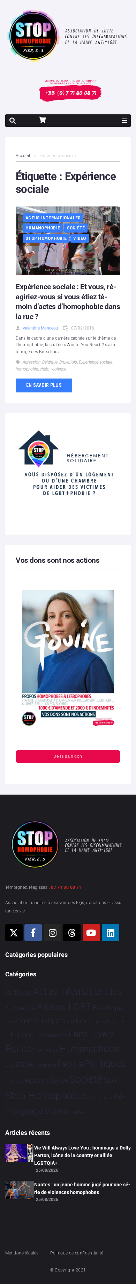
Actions (18, 992)
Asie (30, 1008)
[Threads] (72, 932)
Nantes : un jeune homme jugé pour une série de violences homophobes (82, 1188)
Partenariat (45, 1065)
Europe (22, 1034)
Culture (76, 1021)
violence (58, 369)
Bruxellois (68, 362)
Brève (10, 1022)
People (71, 1064)
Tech (91, 1097)
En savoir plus (44, 385)
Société (76, 227)
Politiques (105, 1063)
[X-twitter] (14, 932)
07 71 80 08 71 (66, 887)
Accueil (23, 155)
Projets (14, 1081)
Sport (112, 1080)
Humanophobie (42, 227)
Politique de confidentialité (76, 1253)
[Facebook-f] (33, 932)
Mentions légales (22, 1253)
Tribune (105, 1097)
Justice (19, 1064)
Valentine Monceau (40, 328)
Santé (58, 1079)
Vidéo (79, 238)
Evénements (51, 1035)
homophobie (27, 369)
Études (76, 1111)
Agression (31, 362)
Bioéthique (108, 1008)
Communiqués (40, 1020)
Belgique (50, 362)
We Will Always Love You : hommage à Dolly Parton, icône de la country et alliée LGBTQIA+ (82, 1155)
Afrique (14, 1008)
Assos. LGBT (64, 1007)
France (19, 1048)
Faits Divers (91, 1034)
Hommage (46, 1050)
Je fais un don (68, 756)
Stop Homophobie (46, 238)
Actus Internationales (53, 217)
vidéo (45, 369)
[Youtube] (91, 932)
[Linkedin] (110, 932)
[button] (124, 120)
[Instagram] (52, 932)
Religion (36, 1080)
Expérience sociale (95, 362)
